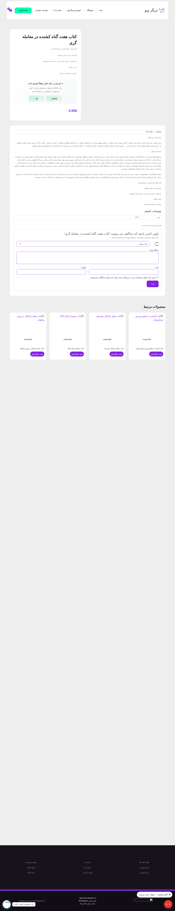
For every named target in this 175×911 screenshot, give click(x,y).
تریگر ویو (151, 10)
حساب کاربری (87, 873)
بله (37, 98)
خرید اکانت (30, 873)
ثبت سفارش (156, 354)
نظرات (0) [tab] (149, 131)
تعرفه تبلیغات (30, 867)
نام (157, 267)
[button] (23, 10)
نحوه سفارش (144, 867)
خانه (101, 10)
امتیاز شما (156, 243)
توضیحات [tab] (158, 131)
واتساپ (54, 98)
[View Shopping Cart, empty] (10, 10)
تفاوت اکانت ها (144, 862)
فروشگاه (90, 10)
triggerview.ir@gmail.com (87, 898)
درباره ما (88, 862)
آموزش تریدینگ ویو (74, 10)
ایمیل (83, 267)
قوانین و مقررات (30, 862)
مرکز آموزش (144, 873)
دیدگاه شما (154, 250)
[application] (98, 10)
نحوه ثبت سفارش (42, 10)
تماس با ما (57, 10)
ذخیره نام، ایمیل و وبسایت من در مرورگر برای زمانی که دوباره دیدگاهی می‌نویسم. (123, 277)
